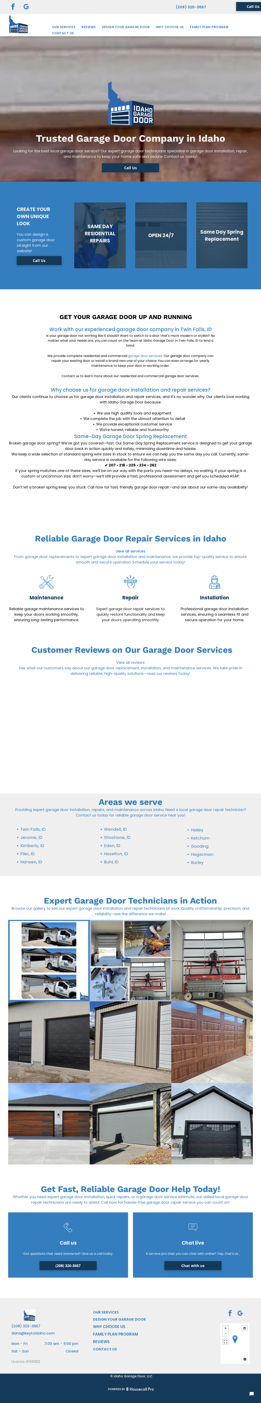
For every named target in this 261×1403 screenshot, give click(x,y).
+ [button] (225, 1328)
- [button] (225, 1333)
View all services (130, 551)
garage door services (145, 356)
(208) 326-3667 (191, 7)
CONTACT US (105, 1349)
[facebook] (13, 7)
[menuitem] (64, 27)
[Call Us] (68, 1233)
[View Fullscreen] (225, 1341)
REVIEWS (101, 1341)
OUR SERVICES (106, 1312)
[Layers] (244, 1328)
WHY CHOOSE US (109, 1326)
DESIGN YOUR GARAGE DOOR (119, 1319)
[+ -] (235, 1343)
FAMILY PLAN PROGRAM (115, 1334)
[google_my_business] (26, 7)
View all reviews (130, 662)
